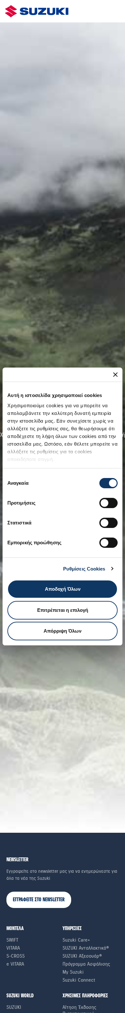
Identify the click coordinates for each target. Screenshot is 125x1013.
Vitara (13, 948)
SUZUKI (13, 1007)
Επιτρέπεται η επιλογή (62, 610)
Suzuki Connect (79, 980)
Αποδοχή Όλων (62, 589)
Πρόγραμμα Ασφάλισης (86, 964)
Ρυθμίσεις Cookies (84, 568)
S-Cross (15, 956)
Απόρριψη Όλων (62, 631)
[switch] (108, 503)
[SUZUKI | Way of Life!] (37, 11)
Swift (12, 940)
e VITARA (15, 964)
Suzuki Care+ (76, 940)
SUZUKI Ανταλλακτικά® (86, 948)
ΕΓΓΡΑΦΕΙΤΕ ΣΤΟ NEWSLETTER (39, 899)
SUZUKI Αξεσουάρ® (82, 956)
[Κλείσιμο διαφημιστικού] (115, 374)
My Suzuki (73, 972)
